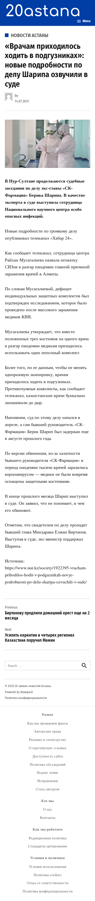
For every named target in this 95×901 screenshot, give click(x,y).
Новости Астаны (29, 35)
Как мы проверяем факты (47, 723)
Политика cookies (48, 874)
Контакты (47, 817)
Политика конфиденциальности (26, 698)
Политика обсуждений (48, 764)
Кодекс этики (47, 772)
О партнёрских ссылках (47, 747)
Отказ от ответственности (47, 882)
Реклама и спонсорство (47, 739)
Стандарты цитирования (47, 845)
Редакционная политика (47, 837)
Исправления (47, 780)
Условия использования (47, 866)
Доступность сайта (47, 756)
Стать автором (47, 788)
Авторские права (47, 731)
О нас (47, 809)
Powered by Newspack (19, 692)
